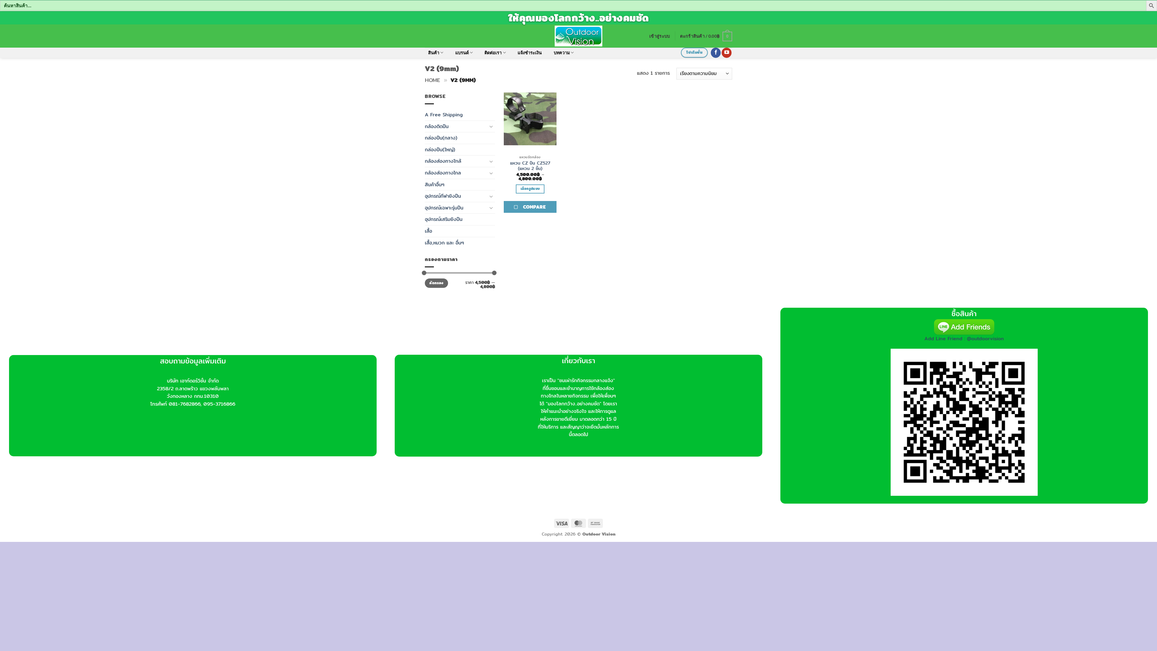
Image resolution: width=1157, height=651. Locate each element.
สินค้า (433, 52)
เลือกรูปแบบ (530, 188)
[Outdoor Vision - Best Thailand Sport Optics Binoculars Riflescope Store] (579, 35)
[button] (659, 36)
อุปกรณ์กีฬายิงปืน (443, 196)
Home (432, 80)
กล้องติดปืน (437, 126)
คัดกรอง (436, 283)
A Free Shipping (444, 114)
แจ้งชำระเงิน (530, 52)
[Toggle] (491, 126)
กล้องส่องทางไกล (443, 173)
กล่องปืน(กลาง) (441, 138)
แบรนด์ (462, 52)
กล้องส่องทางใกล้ (443, 161)
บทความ (562, 52)
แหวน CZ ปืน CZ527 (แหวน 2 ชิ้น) (530, 165)
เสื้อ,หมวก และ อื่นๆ (444, 243)
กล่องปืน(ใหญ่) (440, 149)
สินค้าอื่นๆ (434, 184)
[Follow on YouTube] (727, 53)
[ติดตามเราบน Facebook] (716, 53)
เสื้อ (428, 231)
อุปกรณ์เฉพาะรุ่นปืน (444, 208)
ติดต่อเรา (493, 52)
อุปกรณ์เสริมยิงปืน (443, 219)
